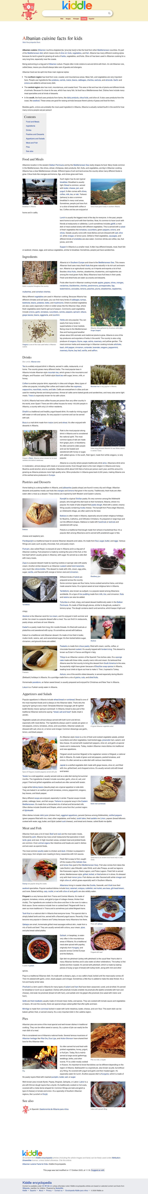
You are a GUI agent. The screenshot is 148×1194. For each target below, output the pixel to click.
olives (84, 191)
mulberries (26, 291)
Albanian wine (35, 362)
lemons (83, 288)
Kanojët (63, 498)
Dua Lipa (52, 1038)
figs (113, 285)
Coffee (25, 383)
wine (105, 463)
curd (63, 821)
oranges (120, 282)
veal (59, 833)
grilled (85, 874)
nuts (83, 677)
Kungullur (105, 1073)
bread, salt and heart (62, 711)
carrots (62, 80)
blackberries (74, 285)
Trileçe (62, 657)
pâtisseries (67, 487)
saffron (94, 350)
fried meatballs (36, 1001)
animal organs (44, 843)
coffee (62, 194)
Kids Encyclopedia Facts (31, 42)
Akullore (93, 641)
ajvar (83, 927)
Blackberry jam (95, 576)
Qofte (24, 1001)
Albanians (64, 885)
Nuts (122, 594)
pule (46, 815)
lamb (24, 840)
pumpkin (55, 1077)
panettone (36, 682)
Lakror (82, 1081)
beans (74, 80)
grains (77, 677)
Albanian (42, 50)
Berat (31, 458)
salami (68, 986)
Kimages (76, 19)
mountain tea (53, 372)
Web (61, 19)
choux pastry (84, 646)
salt (116, 232)
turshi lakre (81, 818)
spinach (76, 311)
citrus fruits (84, 97)
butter (66, 188)
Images (68, 19)
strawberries (106, 288)
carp (45, 891)
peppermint (113, 347)
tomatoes (83, 229)
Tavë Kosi (26, 913)
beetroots (26, 302)
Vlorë (110, 885)
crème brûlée (40, 569)
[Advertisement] (73, 27)
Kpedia (84, 19)
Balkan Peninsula (56, 165)
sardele (94, 818)
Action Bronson (67, 1038)
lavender (96, 347)
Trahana (57, 801)
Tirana (31, 395)
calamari (73, 888)
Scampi (24, 883)
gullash (31, 965)
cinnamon (79, 347)
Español (91, 19)
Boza (24, 422)
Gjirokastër (28, 810)
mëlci (42, 815)
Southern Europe (78, 262)
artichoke (117, 344)
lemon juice (77, 877)
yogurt (62, 191)
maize (68, 80)
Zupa (24, 562)
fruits (70, 53)
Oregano (25, 344)
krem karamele (78, 566)
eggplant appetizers (69, 815)
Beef (51, 833)
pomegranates (105, 285)
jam (77, 188)
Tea (23, 366)
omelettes (78, 239)
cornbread (70, 699)
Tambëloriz (26, 604)
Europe (52, 475)
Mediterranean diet (35, 53)
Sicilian (79, 498)
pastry (93, 504)
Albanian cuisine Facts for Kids (35, 1164)
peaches (90, 288)
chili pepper (69, 347)
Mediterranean (103, 50)
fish (87, 53)
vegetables (77, 53)
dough (99, 504)
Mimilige (25, 1008)
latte (54, 389)
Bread (66, 185)
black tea (59, 375)
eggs (116, 540)
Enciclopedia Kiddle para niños (76, 1190)
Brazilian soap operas (104, 666)
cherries (90, 80)
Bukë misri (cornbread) (98, 803)
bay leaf (77, 350)
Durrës (93, 885)
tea (71, 194)
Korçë (45, 1094)
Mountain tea (95, 386)
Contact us (58, 1190)
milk (67, 194)
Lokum (25, 687)
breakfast (63, 182)
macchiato (37, 389)
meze (77, 737)
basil (62, 347)
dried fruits (93, 677)
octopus (81, 888)
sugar (102, 540)
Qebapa (25, 924)
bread (61, 699)
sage (85, 341)
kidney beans (37, 787)
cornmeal (44, 1008)
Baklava (25, 529)
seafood (36, 100)
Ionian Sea (67, 865)
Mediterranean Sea (81, 165)
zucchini (56, 315)
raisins (66, 597)
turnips (83, 299)
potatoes (55, 80)
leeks (47, 302)
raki (77, 194)
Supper (63, 246)
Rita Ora (44, 1038)
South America (110, 663)
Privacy (49, 1190)
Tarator (25, 776)
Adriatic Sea (81, 862)
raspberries (116, 288)
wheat (64, 422)
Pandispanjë (27, 540)
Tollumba (64, 602)
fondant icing (106, 649)
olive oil (63, 53)
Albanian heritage (29, 1038)
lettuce (83, 311)
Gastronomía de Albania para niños (54, 1109)
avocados (75, 288)
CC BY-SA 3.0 (47, 1186)
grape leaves (27, 315)
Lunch (62, 217)
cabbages (82, 80)
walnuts (98, 80)
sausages (113, 235)
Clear (104, 13)
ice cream (53, 616)
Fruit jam (25, 548)
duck (63, 851)
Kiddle (25, 1190)
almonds (109, 80)
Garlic (115, 80)
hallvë (76, 577)
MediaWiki (59, 1188)
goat (29, 840)
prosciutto (106, 740)
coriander (88, 347)
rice (104, 594)
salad (123, 226)
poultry (41, 851)
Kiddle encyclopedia (44, 1157)
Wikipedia (26, 1188)
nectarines (64, 285)
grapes (107, 282)
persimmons (93, 285)
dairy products (73, 97)
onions (27, 83)
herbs (63, 56)
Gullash (63, 935)
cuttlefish (89, 888)
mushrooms (58, 302)
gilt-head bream (117, 888)
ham (76, 986)
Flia (23, 1071)
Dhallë (25, 411)
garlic (37, 311)
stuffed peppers (115, 815)
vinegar (71, 235)
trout (67, 888)
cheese (72, 188)
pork (34, 836)
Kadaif (25, 627)
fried (99, 874)
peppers (106, 229)
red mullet (98, 888)
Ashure (63, 674)
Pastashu (64, 646)
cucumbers (92, 229)
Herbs (62, 319)
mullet (50, 891)
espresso (78, 386)
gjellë (113, 223)
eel (57, 891)
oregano (73, 341)
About (41, 1190)
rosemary (98, 341)
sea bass (106, 888)
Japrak (62, 765)
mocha (45, 389)
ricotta (82, 507)
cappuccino (27, 389)
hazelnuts (102, 521)
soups (37, 798)
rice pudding (84, 594)
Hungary (75, 947)
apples (100, 282)
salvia (90, 341)
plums (97, 288)
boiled (91, 874)
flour (97, 540)
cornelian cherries (43, 291)
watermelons (65, 288)
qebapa (100, 924)
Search (109, 13)
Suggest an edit (97, 1170)
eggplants (44, 315)
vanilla (84, 350)
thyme (79, 341)
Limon (102, 818)
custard (63, 566)
